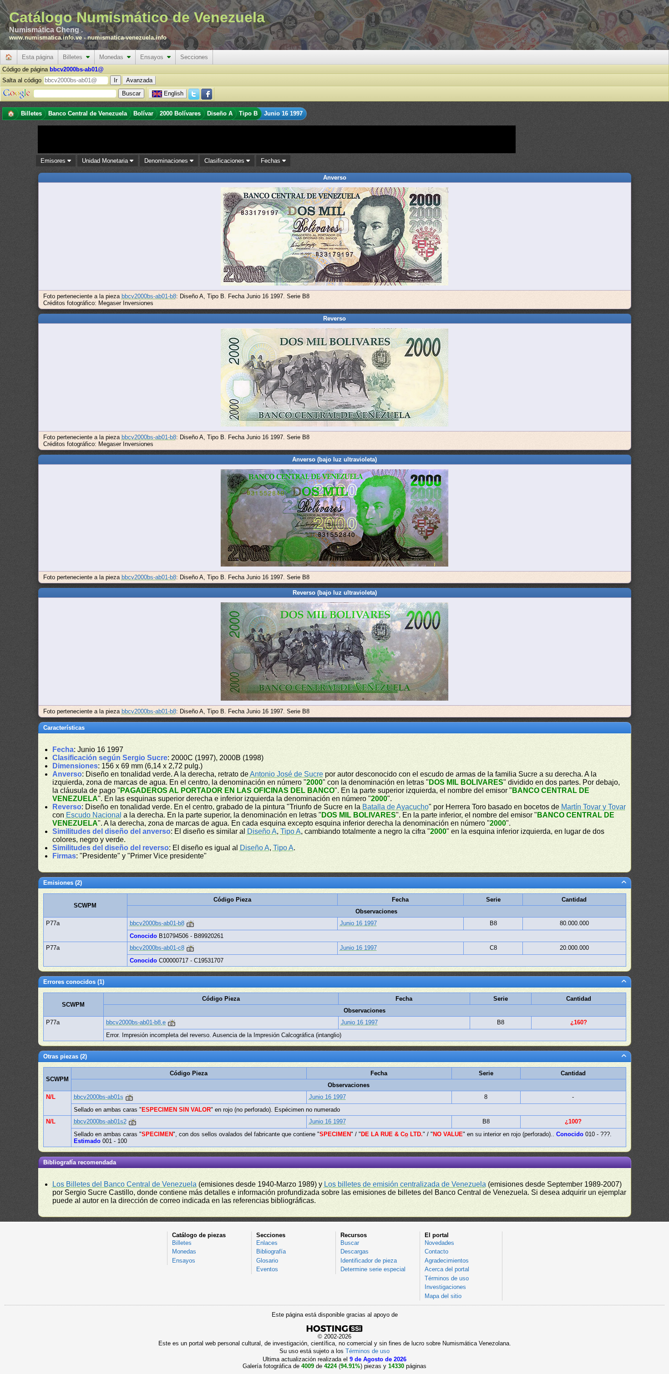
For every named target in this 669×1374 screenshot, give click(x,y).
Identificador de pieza (368, 1260)
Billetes (74, 57)
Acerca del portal (447, 1269)
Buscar (349, 1242)
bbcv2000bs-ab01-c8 (157, 947)
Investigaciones (445, 1287)
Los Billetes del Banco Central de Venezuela (124, 1184)
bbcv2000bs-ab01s (98, 1096)
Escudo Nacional (94, 815)
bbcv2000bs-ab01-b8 (149, 296)
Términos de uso (447, 1278)
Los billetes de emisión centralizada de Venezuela (405, 1184)
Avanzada (139, 80)
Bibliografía (271, 1251)
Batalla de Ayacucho (395, 807)
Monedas (113, 57)
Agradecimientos (447, 1260)
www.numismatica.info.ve (45, 37)
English (173, 93)
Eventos (267, 1269)
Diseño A (262, 831)
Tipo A (290, 831)
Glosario (267, 1260)
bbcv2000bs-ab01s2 (100, 1121)
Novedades (439, 1242)
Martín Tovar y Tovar (593, 807)
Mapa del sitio (443, 1296)
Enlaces (267, 1242)
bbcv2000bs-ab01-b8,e (136, 1022)
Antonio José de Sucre (286, 774)
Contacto (436, 1251)
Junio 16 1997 (358, 923)
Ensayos (153, 57)
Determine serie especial (372, 1269)
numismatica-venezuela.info (127, 37)
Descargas (354, 1251)
